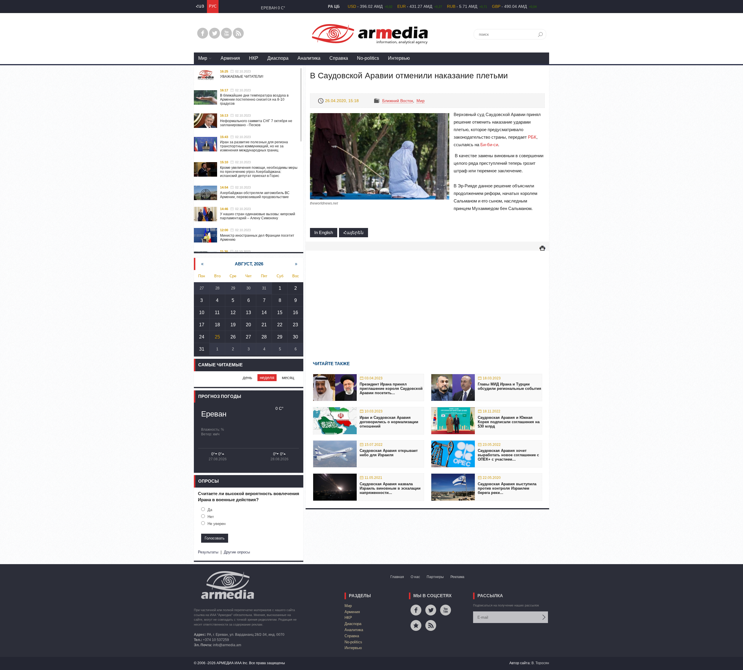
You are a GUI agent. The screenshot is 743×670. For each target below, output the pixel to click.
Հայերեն (353, 232)
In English (323, 232)
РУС (213, 6)
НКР (253, 58)
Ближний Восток (397, 100)
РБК (532, 137)
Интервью (399, 58)
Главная (397, 577)
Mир (202, 58)
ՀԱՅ (200, 6)
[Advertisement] (427, 297)
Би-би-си (489, 144)
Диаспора (277, 58)
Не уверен (217, 523)
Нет (211, 517)
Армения (230, 58)
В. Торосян (540, 663)
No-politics (368, 58)
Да (210, 510)
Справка (338, 58)
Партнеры (435, 577)
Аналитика (308, 58)
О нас (415, 577)
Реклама (457, 577)
